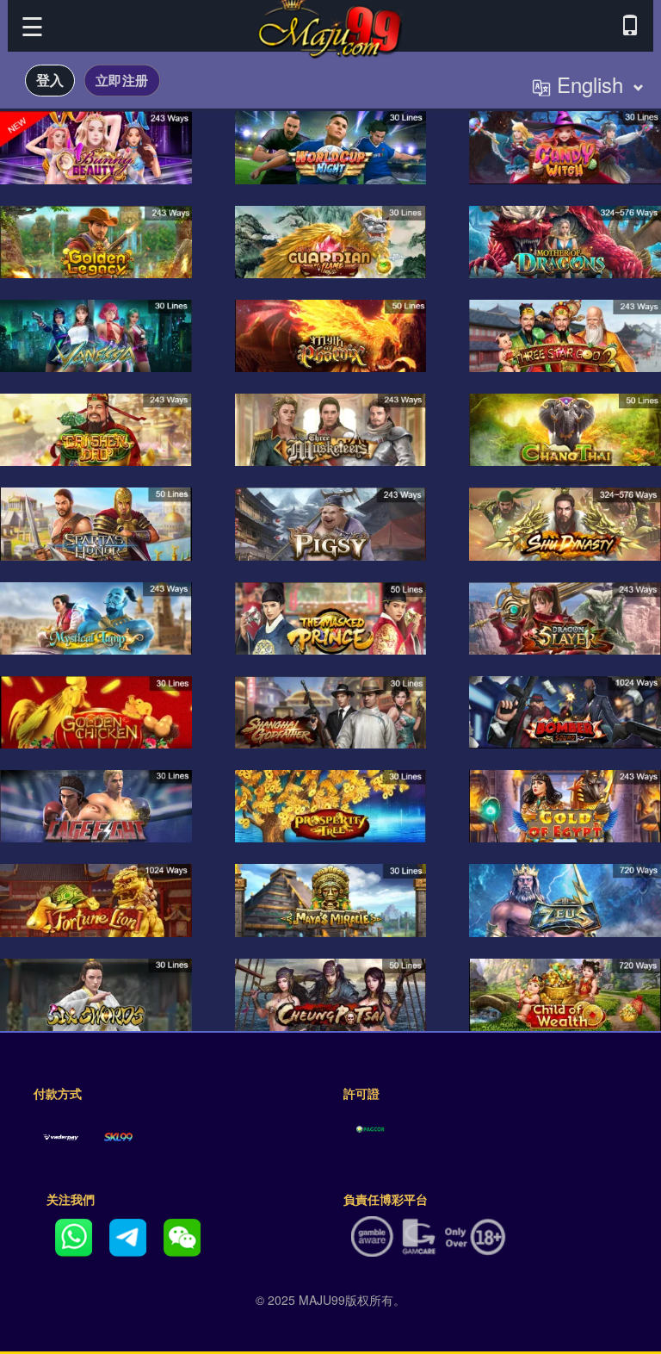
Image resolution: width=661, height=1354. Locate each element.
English (590, 84)
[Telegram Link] (128, 1235)
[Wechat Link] (182, 1235)
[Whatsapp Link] (74, 1235)
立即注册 (122, 79)
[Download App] (630, 25)
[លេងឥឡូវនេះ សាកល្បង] (96, 147)
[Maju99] (330, 24)
